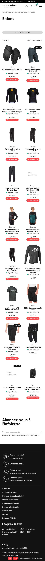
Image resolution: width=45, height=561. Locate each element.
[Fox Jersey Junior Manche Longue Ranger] (33, 254)
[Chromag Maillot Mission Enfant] (33, 215)
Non (15, 558)
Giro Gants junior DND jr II (12, 70)
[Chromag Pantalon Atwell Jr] (33, 134)
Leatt (32, 67)
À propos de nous (9, 492)
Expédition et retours (10, 503)
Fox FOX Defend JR (33, 347)
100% (33, 306)
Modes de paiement (10, 499)
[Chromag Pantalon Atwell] (12, 134)
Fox (12, 107)
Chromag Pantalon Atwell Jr (32, 150)
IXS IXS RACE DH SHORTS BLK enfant (33, 389)
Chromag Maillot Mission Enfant (33, 230)
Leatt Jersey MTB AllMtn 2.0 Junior (12, 309)
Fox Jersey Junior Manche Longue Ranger (32, 271)
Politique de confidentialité (13, 496)
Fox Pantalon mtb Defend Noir (12, 189)
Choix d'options (12, 80)
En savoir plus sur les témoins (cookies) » (30, 558)
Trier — (29, 40)
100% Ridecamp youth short (33, 309)
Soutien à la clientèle (10, 507)
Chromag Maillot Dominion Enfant (12, 230)
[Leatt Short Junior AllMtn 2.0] (33, 55)
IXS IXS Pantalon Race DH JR (12, 389)
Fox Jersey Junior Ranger (32, 110)
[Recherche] (31, 6)
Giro (12, 67)
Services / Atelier (9, 518)
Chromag (12, 147)
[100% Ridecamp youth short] (33, 293)
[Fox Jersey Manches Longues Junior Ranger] (12, 95)
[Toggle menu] (40, 6)
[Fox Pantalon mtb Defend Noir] (12, 174)
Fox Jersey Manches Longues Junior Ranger (12, 110)
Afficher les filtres (22, 32)
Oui (10, 558)
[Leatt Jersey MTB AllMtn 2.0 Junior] (12, 293)
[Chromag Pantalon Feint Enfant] (12, 254)
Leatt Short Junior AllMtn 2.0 (32, 70)
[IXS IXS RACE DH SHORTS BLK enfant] (33, 373)
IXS (12, 385)
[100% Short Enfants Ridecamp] (12, 333)
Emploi (5, 514)
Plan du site (7, 510)
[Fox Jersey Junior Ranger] (33, 95)
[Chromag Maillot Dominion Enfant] (12, 215)
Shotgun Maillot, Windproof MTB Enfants (33, 190)
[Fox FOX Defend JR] (33, 333)
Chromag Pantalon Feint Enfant (12, 270)
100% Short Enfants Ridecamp (12, 348)
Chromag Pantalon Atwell (12, 150)
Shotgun (33, 186)
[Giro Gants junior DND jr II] (12, 55)
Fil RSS (24, 548)
